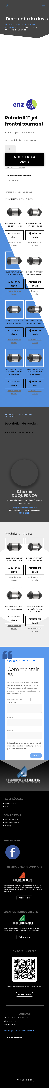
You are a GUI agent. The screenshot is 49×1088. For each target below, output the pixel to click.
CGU (6, 806)
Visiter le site (24, 898)
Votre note (12, 700)
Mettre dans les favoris (15, 168)
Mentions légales (11, 803)
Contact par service (12, 822)
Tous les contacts (14, 1038)
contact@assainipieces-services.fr (19, 1030)
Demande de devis (12, 819)
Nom (10, 718)
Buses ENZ (22, 24)
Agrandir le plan (24, 1080)
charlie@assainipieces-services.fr (24, 507)
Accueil (9, 24)
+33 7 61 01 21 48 (25, 513)
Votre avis (12, 702)
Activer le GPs (24, 994)
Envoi (36, 756)
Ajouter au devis (24, 159)
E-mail (10, 730)
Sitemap (8, 826)
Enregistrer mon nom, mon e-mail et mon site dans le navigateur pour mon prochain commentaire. (24, 746)
